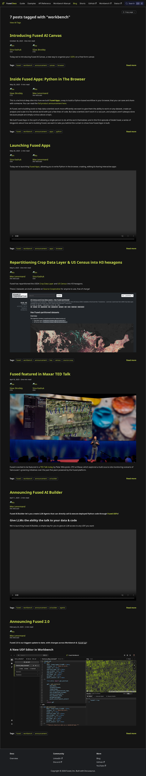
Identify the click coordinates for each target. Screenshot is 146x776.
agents (62, 608)
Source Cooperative (51, 289)
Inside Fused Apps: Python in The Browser (47, 79)
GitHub (91, 3)
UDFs (72, 57)
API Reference (45, 3)
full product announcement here (52, 103)
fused (18, 65)
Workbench (104, 3)
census (58, 360)
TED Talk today (46, 467)
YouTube (100, 765)
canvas (52, 65)
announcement (41, 65)
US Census (62, 283)
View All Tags (15, 22)
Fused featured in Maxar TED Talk (40, 374)
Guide (22, 3)
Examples (32, 3)
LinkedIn (57, 758)
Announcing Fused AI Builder (36, 492)
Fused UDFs (112, 513)
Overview (14, 758)
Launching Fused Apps (30, 145)
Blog (75, 3)
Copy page (129, 12)
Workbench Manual (61, 3)
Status (117, 3)
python (59, 132)
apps (51, 132)
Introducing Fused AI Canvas (36, 35)
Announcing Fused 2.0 (30, 621)
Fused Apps (35, 166)
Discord (56, 762)
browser (61, 65)
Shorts (82, 3)
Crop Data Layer (46, 283)
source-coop (68, 360)
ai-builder (53, 479)
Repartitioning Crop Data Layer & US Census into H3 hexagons (66, 262)
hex (51, 360)
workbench (27, 65)
